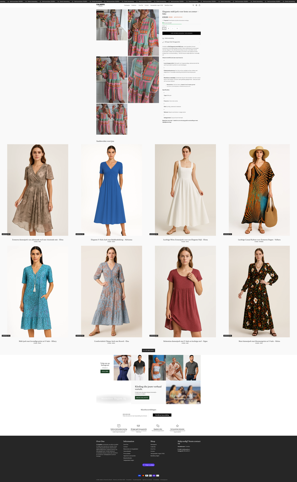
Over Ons (125, 444)
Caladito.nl (102, 479)
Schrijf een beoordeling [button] (162, 414)
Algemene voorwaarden (129, 455)
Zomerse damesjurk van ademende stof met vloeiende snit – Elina (37, 240)
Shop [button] (153, 441)
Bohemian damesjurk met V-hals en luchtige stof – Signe (185, 341)
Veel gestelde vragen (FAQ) (158, 453)
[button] (134, 5)
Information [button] (128, 441)
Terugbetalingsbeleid (137, 479)
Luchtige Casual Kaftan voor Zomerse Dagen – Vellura (259, 240)
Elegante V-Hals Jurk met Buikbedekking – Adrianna (111, 240)
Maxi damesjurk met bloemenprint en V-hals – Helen (259, 341)
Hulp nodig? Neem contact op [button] (189, 442)
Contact (125, 446)
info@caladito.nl (186, 449)
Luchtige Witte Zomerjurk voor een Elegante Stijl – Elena (185, 240)
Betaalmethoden (127, 458)
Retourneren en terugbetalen (130, 449)
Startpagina (154, 444)
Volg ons (105, 371)
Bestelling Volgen (155, 455)
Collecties (153, 446)
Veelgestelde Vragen (128, 460)
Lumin (119, 479)
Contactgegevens (163, 479)
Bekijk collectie (142, 397)
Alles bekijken (148, 350)
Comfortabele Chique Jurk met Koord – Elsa (111, 341)
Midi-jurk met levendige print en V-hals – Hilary (38, 341)
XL (177, 28)
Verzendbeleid (127, 451)
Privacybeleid (126, 453)
